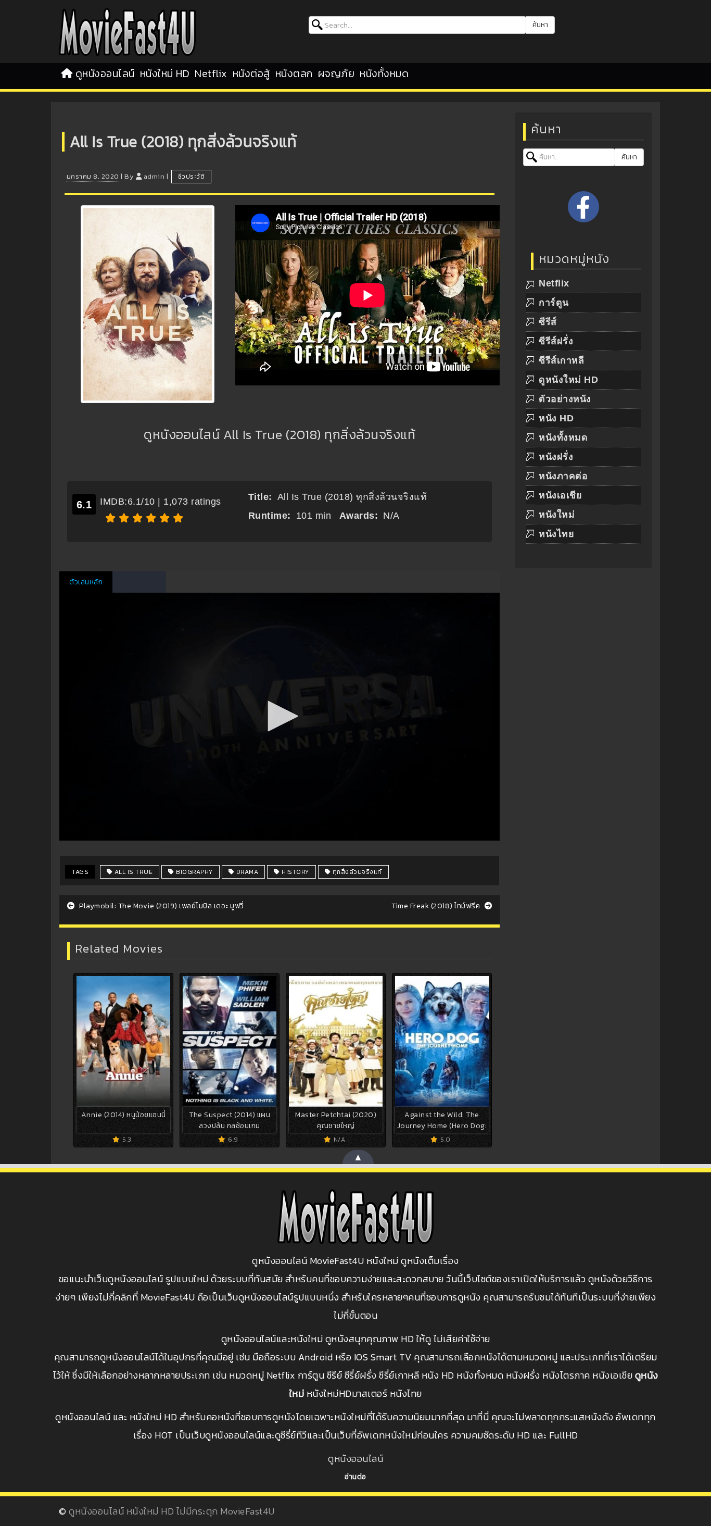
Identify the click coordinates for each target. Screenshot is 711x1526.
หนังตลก (294, 73)
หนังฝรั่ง (556, 457)
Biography (193, 872)
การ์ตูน (554, 302)
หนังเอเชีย (560, 495)
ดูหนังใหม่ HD (568, 379)
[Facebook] (583, 206)
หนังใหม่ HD (165, 73)
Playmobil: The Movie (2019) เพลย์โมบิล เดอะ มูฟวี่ (161, 905)
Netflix (211, 73)
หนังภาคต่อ (563, 476)
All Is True (132, 872)
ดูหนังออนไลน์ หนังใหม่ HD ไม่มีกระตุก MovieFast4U (172, 1511)
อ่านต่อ (355, 1476)
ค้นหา (540, 24)
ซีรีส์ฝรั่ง (556, 341)
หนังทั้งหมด (384, 73)
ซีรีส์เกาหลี (561, 360)
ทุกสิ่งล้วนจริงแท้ (356, 872)
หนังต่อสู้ (251, 73)
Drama (246, 872)
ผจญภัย (336, 73)
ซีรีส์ (548, 322)
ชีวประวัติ (191, 176)
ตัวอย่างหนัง (565, 399)
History (294, 872)
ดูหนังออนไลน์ (105, 73)
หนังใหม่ (557, 514)
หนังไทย (556, 534)
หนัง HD (556, 418)
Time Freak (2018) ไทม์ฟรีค (436, 905)
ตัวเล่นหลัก (86, 582)
